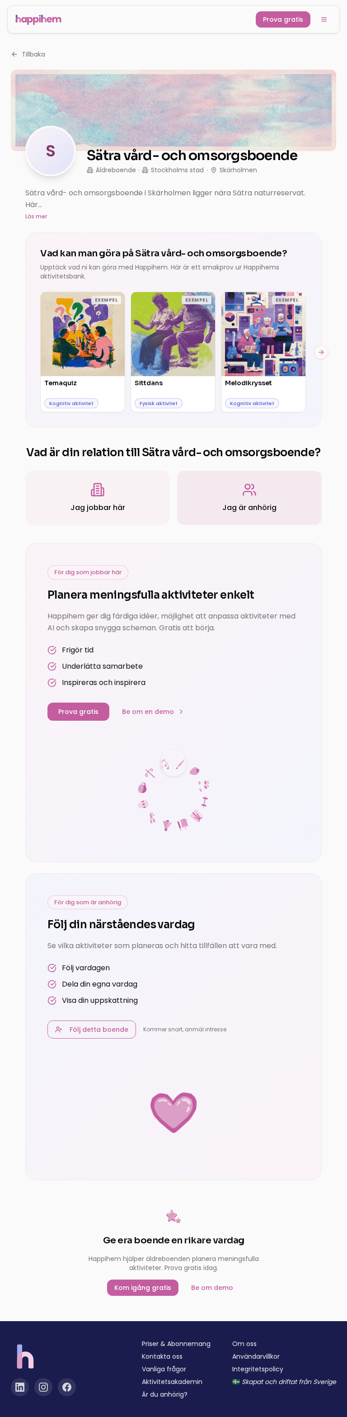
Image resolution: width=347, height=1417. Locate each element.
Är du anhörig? (165, 1394)
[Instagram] (43, 1387)
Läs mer (36, 216)
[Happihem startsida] (38, 19)
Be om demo (212, 1287)
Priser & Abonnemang (176, 1343)
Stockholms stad (177, 170)
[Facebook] (67, 1387)
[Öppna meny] (324, 19)
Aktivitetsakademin (172, 1381)
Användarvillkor (256, 1356)
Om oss (244, 1343)
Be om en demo (148, 711)
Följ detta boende (99, 1029)
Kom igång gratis (142, 1287)
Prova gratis (283, 19)
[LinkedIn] (20, 1387)
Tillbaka (33, 54)
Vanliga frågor (164, 1369)
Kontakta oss (162, 1356)
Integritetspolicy (257, 1369)
